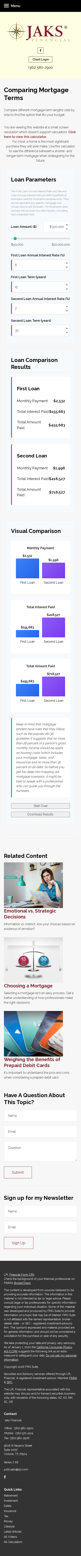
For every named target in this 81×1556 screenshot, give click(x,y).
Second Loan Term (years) (31, 321)
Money (8, 1521)
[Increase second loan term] (67, 328)
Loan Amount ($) (23, 227)
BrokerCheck (22, 1283)
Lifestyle (9, 1526)
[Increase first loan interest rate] (67, 263)
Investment (11, 1500)
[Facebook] (5, 1477)
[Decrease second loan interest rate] (67, 311)
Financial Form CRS (21, 1274)
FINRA (73, 1378)
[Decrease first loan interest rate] (67, 267)
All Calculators (13, 1542)
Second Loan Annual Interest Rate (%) (40, 299)
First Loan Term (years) (28, 277)
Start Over (41, 806)
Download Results (40, 814)
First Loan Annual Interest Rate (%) (37, 255)
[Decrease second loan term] (67, 332)
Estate (7, 1505)
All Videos (10, 1536)
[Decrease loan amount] (67, 229)
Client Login (40, 59)
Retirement (11, 1495)
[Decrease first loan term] (67, 289)
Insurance (10, 1511)
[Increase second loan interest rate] (67, 306)
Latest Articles (13, 1531)
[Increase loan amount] (67, 224)
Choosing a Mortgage (28, 986)
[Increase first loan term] (67, 284)
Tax (6, 1516)
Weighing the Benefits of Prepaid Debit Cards (32, 1062)
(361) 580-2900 (40, 67)
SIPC (9, 1382)
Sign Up (18, 1243)
